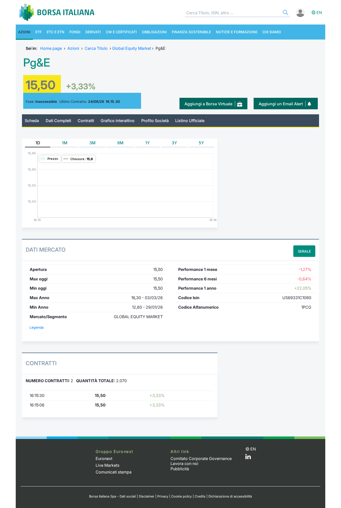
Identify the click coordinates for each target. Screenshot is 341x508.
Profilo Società (155, 120)
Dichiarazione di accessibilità (230, 496)
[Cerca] (285, 13)
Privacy (162, 496)
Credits (200, 496)
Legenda (36, 327)
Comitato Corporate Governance (201, 458)
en (319, 12)
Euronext (104, 458)
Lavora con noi (184, 463)
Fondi (74, 32)
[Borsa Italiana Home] (56, 12)
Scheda (32, 120)
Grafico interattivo (118, 120)
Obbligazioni (154, 32)
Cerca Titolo (96, 48)
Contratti (86, 120)
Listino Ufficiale (189, 120)
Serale (304, 251)
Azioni (24, 32)
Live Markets (107, 465)
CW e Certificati (121, 32)
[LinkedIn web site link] (248, 457)
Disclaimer (146, 496)
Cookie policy (181, 496)
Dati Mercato (46, 249)
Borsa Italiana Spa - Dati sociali (112, 496)
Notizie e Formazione (236, 32)
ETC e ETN (55, 32)
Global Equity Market (131, 48)
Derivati (93, 32)
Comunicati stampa (114, 471)
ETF (38, 32)
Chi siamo (271, 32)
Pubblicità (179, 468)
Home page (51, 48)
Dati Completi (58, 120)
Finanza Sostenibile (191, 32)
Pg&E (36, 62)
